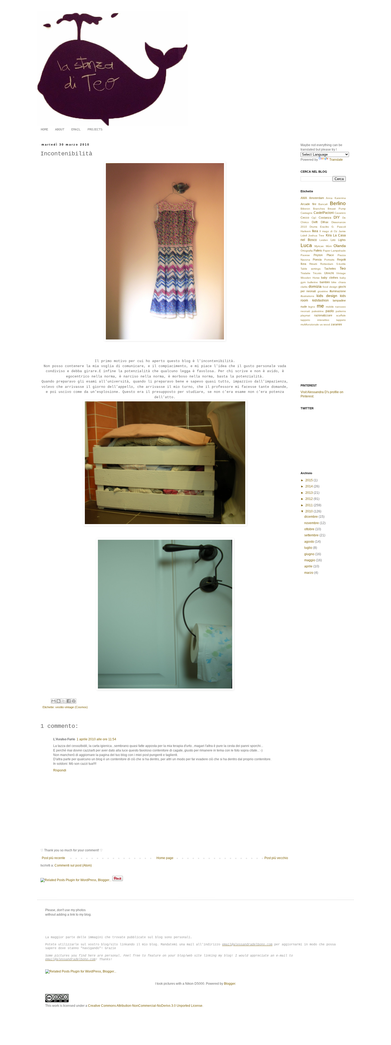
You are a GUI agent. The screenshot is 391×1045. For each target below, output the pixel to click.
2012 (309, 499)
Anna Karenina (336, 198)
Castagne (307, 212)
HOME (44, 129)
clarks (304, 286)
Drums (313, 226)
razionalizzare (323, 315)
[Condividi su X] (63, 701)
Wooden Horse (310, 277)
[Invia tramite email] (53, 701)
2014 (309, 486)
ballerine (312, 282)
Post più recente (53, 858)
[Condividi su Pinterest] (73, 701)
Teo (343, 268)
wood (326, 324)
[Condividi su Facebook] (68, 701)
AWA (304, 197)
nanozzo (340, 306)
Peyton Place (324, 255)
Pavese (305, 255)
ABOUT (59, 129)
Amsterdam (316, 197)
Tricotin (317, 273)
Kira (329, 235)
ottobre (309, 529)
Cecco (305, 217)
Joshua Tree (316, 235)
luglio (308, 548)
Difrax (324, 222)
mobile (330, 306)
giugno (309, 554)
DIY (337, 217)
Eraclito (324, 226)
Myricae (319, 246)
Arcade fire (308, 204)
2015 (309, 480)
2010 (309, 511)
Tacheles (330, 268)
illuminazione (338, 291)
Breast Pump (337, 208)
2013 (309, 493)
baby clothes (329, 277)
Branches (319, 208)
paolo (330, 311)
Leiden (323, 240)
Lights (342, 239)
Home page (164, 858)
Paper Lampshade (334, 250)
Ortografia (307, 250)
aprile (308, 566)
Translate (336, 160)
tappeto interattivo (315, 319)
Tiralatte (305, 273)
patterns (341, 311)
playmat (305, 315)
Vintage (341, 273)
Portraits (329, 259)
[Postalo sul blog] (58, 701)
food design (330, 286)
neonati (305, 311)
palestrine (318, 311)
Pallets (318, 250)
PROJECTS (95, 129)
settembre (311, 535)
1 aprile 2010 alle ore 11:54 (96, 739)
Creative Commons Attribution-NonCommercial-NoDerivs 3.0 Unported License (145, 1006)
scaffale (341, 315)
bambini (325, 282)
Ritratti (313, 263)
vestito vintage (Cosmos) (71, 707)
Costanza (325, 217)
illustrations (307, 296)
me (320, 306)
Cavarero (340, 212)
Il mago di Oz (328, 231)
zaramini (336, 324)
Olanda (340, 246)
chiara (342, 282)
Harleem (306, 231)
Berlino (338, 203)
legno (311, 306)
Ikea (315, 231)
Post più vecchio (276, 858)
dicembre (311, 517)
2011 (309, 505)
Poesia (317, 259)
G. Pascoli (338, 226)
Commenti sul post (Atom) (73, 865)
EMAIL (76, 129)
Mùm (329, 246)
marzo (309, 573)
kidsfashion (320, 300)
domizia (315, 286)
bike (333, 282)
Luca (306, 245)
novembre (312, 523)
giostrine (323, 291)
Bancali (322, 204)
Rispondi (59, 770)
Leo (333, 239)
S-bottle (341, 263)
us (321, 324)
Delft (315, 222)
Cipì (313, 217)
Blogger (229, 983)
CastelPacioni (324, 213)
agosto (309, 541)
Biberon (305, 208)
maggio (310, 560)
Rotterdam (326, 263)
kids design (327, 296)
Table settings (311, 268)
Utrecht (329, 273)
